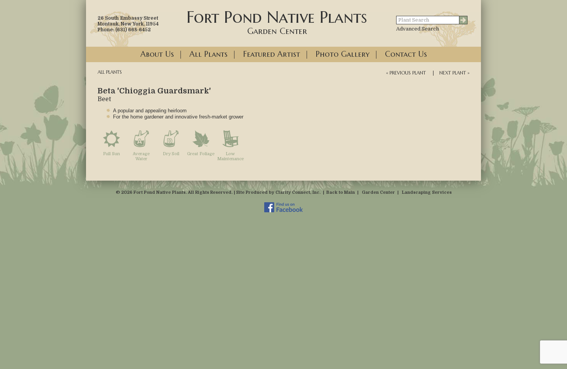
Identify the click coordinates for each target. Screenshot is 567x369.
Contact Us (406, 54)
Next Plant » (454, 73)
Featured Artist (271, 54)
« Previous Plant (406, 73)
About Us (157, 54)
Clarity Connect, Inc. (298, 192)
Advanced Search (417, 29)
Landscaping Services (427, 192)
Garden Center (378, 192)
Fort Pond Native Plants (277, 21)
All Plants (208, 54)
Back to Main (340, 192)
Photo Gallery (343, 54)
